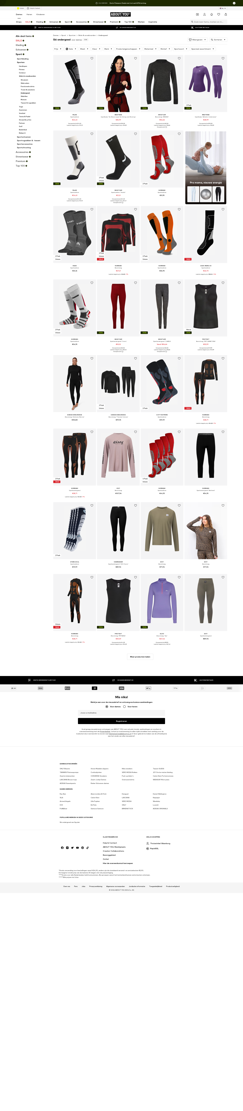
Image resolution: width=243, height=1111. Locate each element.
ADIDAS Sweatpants (68, 783)
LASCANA (125, 798)
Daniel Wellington (159, 794)
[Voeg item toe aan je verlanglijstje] (91, 58)
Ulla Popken (95, 801)
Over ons (66, 886)
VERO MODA (126, 801)
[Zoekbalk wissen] (225, 22)
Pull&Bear (63, 809)
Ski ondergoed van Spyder (70, 822)
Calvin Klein (95, 798)
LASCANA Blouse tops (68, 780)
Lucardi (155, 805)
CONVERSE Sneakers (99, 776)
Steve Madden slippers (99, 769)
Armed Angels (65, 801)
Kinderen (40, 14)
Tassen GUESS (158, 769)
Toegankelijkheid (155, 886)
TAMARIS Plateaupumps (69, 772)
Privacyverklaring (95, 886)
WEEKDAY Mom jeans (161, 780)
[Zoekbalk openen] (191, 22)
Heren (29, 14)
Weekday (156, 801)
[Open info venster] (234, 3)
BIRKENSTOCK (127, 809)
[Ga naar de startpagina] (73, 838)
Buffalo (94, 805)
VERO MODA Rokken (129, 772)
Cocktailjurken (96, 772)
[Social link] (62, 847)
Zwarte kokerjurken (67, 776)
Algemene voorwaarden (115, 886)
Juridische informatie (137, 886)
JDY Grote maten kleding (163, 772)
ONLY (124, 805)
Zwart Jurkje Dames (98, 780)
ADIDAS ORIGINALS (160, 809)
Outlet (22, 8)
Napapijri (156, 798)
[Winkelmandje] (225, 14)
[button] (198, 40)
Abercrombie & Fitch (98, 794)
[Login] (204, 14)
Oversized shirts (128, 780)
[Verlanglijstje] (218, 14)
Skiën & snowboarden (87, 35)
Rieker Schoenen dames (100, 783)
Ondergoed (103, 35)
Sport (63, 35)
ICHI (61, 805)
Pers (76, 886)
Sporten (72, 35)
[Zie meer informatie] (74, 127)
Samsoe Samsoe (97, 809)
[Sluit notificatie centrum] (211, 14)
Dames (19, 14)
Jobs (83, 886)
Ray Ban (63, 794)
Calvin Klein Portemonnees (163, 776)
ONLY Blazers (65, 769)
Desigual (125, 794)
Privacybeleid (105, 731)
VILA (61, 798)
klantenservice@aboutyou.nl (120, 734)
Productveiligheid (173, 886)
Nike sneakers (127, 769)
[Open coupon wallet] (197, 14)
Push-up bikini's (128, 776)
